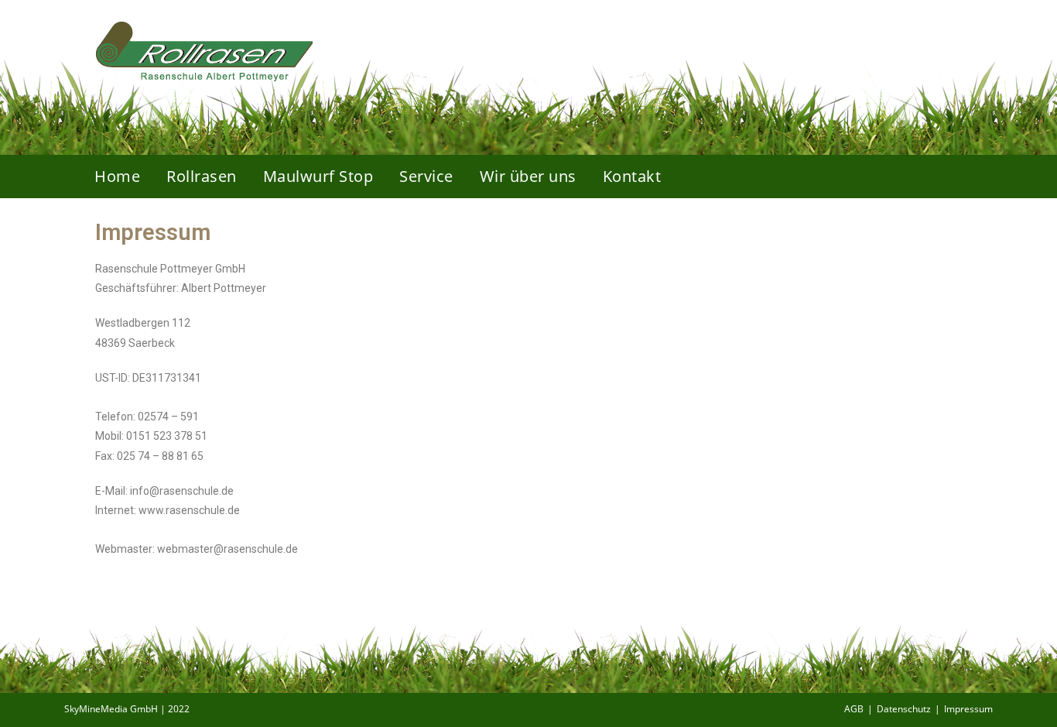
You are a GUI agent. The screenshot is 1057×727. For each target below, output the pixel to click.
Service (426, 176)
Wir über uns (528, 176)
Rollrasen (201, 176)
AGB (854, 708)
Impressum (968, 708)
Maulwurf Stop (318, 176)
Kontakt (632, 176)
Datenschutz (904, 708)
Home (117, 176)
